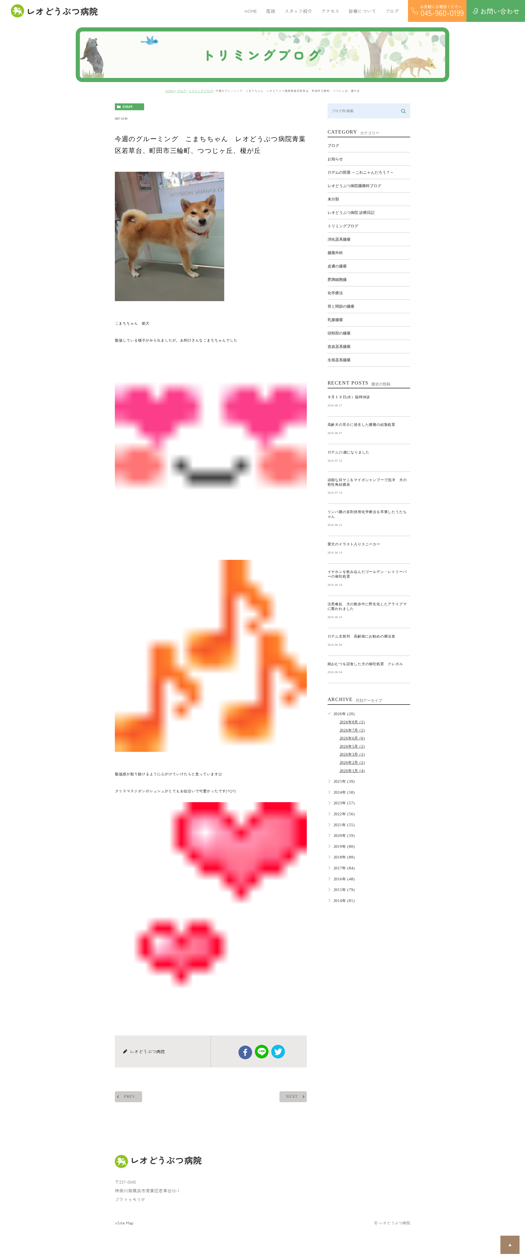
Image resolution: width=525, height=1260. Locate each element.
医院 (271, 11)
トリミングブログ (201, 91)
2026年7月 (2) (352, 730)
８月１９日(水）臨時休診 (349, 397)
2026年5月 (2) (352, 746)
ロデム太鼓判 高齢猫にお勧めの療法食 (363, 636)
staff (127, 107)
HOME (251, 11)
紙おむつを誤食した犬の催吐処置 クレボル (365, 664)
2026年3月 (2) (352, 754)
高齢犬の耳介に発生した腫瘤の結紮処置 (361, 425)
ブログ (181, 91)
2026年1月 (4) (352, 771)
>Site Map (124, 1223)
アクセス (330, 11)
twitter (278, 1051)
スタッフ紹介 (298, 11)
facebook (245, 1052)
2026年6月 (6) (352, 738)
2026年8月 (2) (352, 722)
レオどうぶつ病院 (62, 11)
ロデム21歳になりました (349, 452)
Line (262, 1051)
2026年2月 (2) (352, 763)
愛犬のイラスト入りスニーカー (354, 544)
